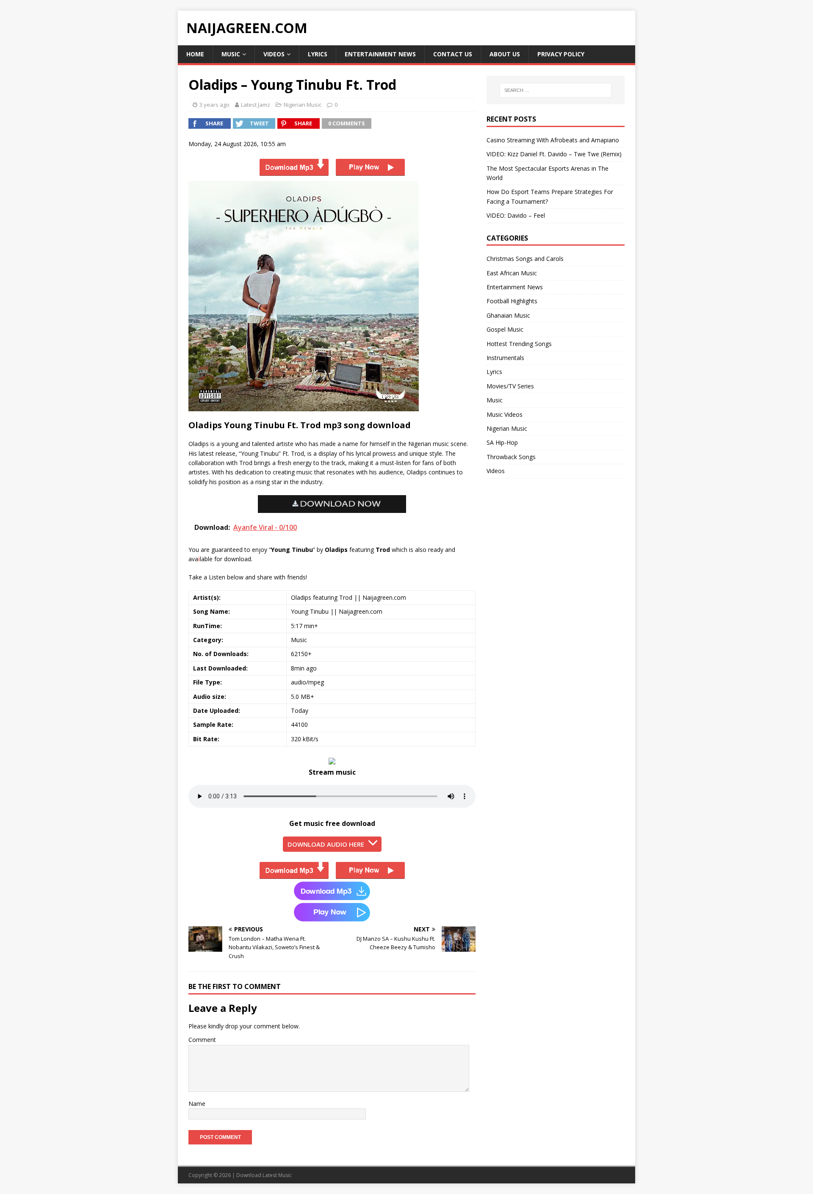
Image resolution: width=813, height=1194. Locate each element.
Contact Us (452, 54)
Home (195, 54)
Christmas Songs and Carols (525, 259)
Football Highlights (512, 301)
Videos (274, 54)
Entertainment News (380, 54)
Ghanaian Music (508, 315)
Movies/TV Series (510, 386)
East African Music (512, 273)
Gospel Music (505, 329)
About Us (504, 54)
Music (230, 54)
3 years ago (214, 104)
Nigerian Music (302, 104)
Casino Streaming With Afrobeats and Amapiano (553, 140)
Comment (202, 1040)
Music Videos (505, 414)
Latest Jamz (255, 104)
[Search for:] (555, 90)
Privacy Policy (560, 54)
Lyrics (317, 54)
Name (196, 1104)
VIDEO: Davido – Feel (516, 215)
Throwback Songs (511, 457)
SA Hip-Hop (502, 442)
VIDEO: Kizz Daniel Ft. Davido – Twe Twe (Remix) (554, 154)
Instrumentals (505, 358)
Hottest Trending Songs (519, 344)
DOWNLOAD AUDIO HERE (326, 844)
